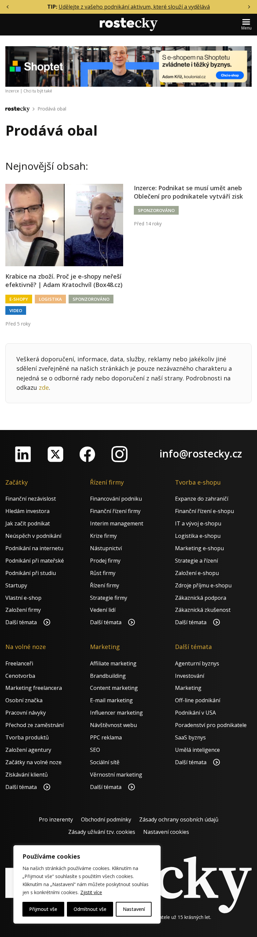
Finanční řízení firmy (115, 511)
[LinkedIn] (23, 454)
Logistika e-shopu (198, 535)
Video (15, 310)
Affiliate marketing (113, 663)
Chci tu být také (37, 91)
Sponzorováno (91, 299)
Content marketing (114, 688)
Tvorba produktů (27, 737)
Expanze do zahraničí (201, 498)
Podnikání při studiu (30, 573)
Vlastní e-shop (23, 597)
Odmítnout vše (90, 909)
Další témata (21, 622)
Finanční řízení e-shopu (204, 511)
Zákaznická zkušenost (203, 610)
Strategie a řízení (196, 560)
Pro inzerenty (56, 819)
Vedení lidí (102, 610)
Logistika (50, 299)
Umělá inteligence (197, 749)
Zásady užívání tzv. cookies (101, 832)
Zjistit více (91, 892)
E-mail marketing (111, 700)
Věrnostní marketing (116, 774)
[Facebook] (87, 454)
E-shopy (18, 299)
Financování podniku (116, 498)
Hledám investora (27, 511)
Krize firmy (103, 535)
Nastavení (134, 909)
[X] (55, 454)
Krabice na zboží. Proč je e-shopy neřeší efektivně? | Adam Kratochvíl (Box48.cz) (63, 280)
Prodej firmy (105, 560)
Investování (189, 675)
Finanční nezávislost (30, 498)
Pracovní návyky (25, 712)
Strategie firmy (108, 597)
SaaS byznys (190, 737)
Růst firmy (102, 573)
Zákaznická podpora (200, 597)
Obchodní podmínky (106, 819)
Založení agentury (28, 749)
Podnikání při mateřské (34, 560)
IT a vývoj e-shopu (198, 523)
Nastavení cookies (166, 832)
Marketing (188, 688)
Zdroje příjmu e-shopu (203, 585)
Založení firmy (23, 610)
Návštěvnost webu (113, 725)
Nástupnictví (106, 548)
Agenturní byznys (197, 663)
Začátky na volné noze (33, 762)
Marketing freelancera (33, 688)
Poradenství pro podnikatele (211, 725)
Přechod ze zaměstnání (34, 725)
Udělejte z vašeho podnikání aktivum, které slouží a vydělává (134, 6)
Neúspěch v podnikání (33, 535)
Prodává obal (51, 108)
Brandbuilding (108, 675)
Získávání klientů (26, 774)
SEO (95, 749)
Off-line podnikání (197, 700)
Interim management (116, 523)
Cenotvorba (20, 675)
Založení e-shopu (197, 573)
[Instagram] (119, 454)
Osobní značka (23, 700)
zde (44, 387)
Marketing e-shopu (199, 548)
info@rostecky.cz (201, 453)
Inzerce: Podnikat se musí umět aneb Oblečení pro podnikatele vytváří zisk (188, 192)
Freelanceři (19, 663)
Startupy (16, 585)
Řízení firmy (104, 585)
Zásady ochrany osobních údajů (179, 819)
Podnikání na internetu (34, 548)
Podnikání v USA (195, 712)
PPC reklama (106, 737)
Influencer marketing (116, 712)
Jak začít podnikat (27, 523)
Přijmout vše (43, 909)
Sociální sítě (104, 762)
